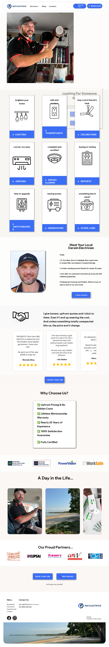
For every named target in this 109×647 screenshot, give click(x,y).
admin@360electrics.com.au (29, 604)
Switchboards (11, 609)
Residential (10, 604)
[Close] (9, 618)
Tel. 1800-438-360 (25, 607)
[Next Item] (91, 351)
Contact (9, 611)
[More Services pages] (38, 6)
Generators (11, 607)
